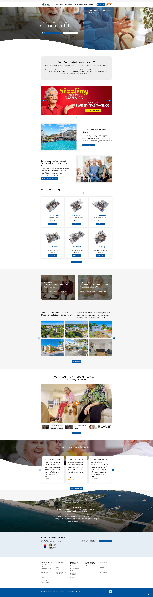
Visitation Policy (44, 551)
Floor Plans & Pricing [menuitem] (45, 572)
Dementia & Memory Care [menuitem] (76, 565)
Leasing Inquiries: (91, 1)
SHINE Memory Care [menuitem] (60, 569)
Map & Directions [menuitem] (103, 572)
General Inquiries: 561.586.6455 (77, 1)
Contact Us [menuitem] (102, 567)
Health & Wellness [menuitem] (74, 570)
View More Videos (76, 432)
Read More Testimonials (76, 488)
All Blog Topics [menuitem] (88, 565)
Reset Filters (99, 192)
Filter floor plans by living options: (48, 192)
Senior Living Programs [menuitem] (46, 580)
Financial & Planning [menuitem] (74, 568)
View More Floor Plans (76, 261)
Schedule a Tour (100, 4)
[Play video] (76, 403)
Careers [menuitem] (101, 574)
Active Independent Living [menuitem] (61, 564)
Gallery (85, 4)
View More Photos (76, 361)
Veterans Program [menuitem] (45, 582)
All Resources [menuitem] (73, 577)
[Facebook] (110, 591)
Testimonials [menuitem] (44, 575)
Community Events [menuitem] (104, 569)
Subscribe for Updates (105, 1)
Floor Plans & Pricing (78, 4)
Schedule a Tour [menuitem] (103, 564)
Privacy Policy (64, 591)
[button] (43, 101)
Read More (47, 296)
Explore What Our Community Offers (77, 524)
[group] (73, 100)
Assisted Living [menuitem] (59, 567)
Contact (109, 4)
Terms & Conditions (71, 591)
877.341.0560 (58, 591)
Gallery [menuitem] (42, 577)
